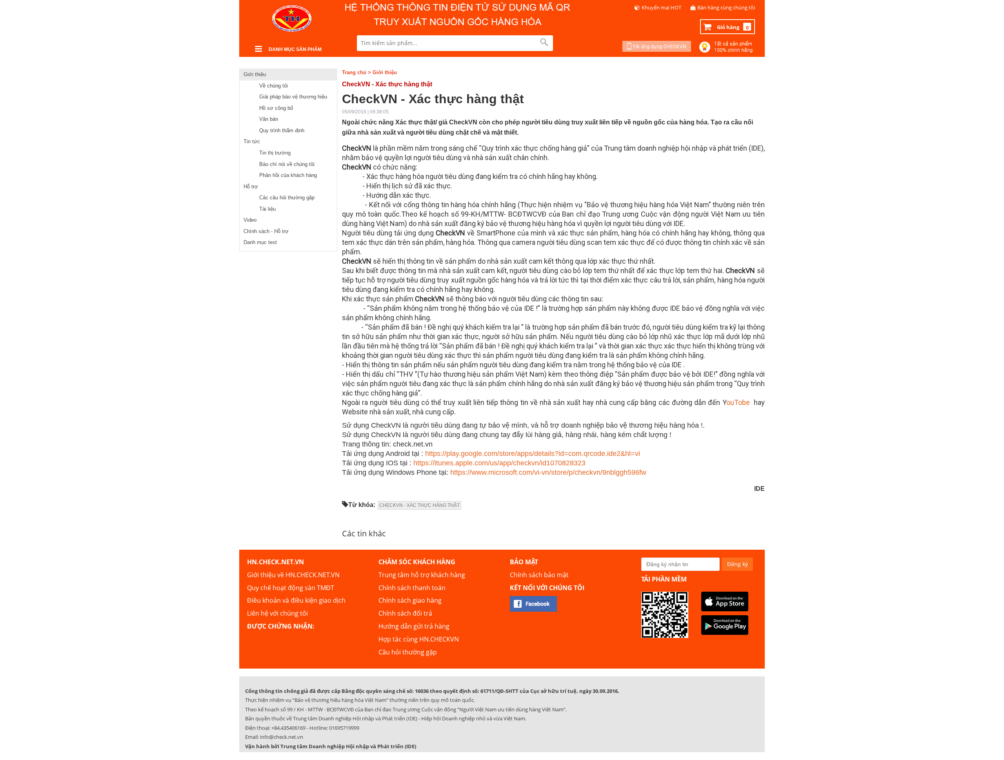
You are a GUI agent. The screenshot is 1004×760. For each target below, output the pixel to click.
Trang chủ (354, 72)
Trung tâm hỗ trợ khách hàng (421, 574)
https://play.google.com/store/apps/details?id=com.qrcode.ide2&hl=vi (532, 453)
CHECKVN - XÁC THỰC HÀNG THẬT (419, 505)
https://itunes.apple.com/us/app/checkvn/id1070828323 (499, 463)
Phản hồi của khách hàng (288, 175)
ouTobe (738, 402)
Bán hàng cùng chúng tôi (726, 7)
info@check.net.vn (281, 736)
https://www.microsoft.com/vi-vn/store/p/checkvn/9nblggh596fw (548, 472)
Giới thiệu (255, 74)
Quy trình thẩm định (281, 130)
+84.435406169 (288, 727)
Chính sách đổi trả (405, 613)
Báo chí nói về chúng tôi (287, 164)
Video (250, 220)
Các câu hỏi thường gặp (287, 197)
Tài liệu (267, 209)
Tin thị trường (275, 153)
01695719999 (344, 727)
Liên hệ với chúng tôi (277, 613)
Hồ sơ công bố (276, 108)
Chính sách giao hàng (410, 600)
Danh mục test (260, 242)
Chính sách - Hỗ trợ (266, 231)
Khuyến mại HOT (661, 7)
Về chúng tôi (273, 86)
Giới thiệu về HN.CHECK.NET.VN (293, 574)
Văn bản (268, 119)
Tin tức (252, 141)
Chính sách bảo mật (539, 574)
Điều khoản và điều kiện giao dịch (296, 600)
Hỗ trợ (251, 187)
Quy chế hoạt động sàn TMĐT (290, 587)
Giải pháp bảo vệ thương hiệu (293, 97)
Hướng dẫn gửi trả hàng (413, 626)
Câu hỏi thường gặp (407, 652)
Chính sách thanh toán (412, 587)
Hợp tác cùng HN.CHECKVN (418, 639)
